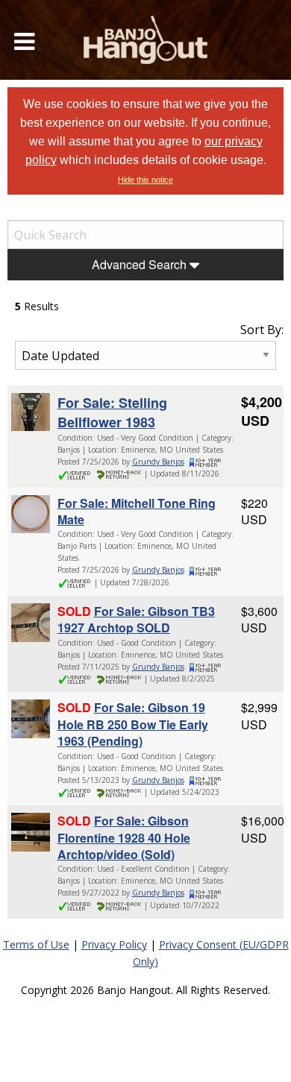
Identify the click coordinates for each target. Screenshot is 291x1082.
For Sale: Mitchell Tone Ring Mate (136, 511)
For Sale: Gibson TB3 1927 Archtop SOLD (136, 619)
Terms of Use (36, 944)
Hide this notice (145, 179)
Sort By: (262, 329)
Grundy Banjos (158, 461)
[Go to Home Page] (145, 40)
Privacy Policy (114, 944)
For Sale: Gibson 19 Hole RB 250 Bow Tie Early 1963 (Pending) (132, 724)
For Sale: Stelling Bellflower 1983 (112, 412)
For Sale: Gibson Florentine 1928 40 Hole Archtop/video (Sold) (123, 837)
